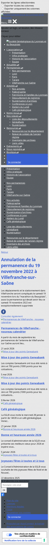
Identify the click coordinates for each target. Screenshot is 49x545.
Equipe (15, 61)
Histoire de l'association (24, 58)
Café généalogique (21, 110)
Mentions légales (15, 506)
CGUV (9, 509)
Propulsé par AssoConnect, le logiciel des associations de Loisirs (25, 525)
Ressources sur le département (28, 131)
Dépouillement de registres (26, 97)
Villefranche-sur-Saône (24, 82)
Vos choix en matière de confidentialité (27, 534)
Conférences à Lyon (22, 103)
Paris (14, 76)
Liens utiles (18, 143)
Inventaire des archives (24, 140)
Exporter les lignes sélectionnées (18, 2)
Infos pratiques (20, 55)
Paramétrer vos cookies (19, 512)
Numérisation (19, 125)
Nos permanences (21, 70)
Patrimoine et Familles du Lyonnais (30, 94)
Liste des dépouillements (24, 119)
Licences (11, 503)
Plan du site (12, 500)
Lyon (14, 73)
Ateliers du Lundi (20, 107)
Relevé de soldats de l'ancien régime (25, 240)
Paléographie (19, 91)
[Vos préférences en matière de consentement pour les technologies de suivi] (44, 540)
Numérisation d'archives (24, 100)
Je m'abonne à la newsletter (15, 480)
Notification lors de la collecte (20, 540)
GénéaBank (18, 122)
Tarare (15, 79)
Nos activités (18, 88)
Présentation (18, 52)
